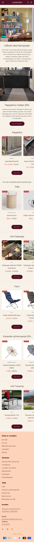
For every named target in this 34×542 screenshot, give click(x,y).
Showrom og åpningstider (10, 490)
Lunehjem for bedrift (9, 468)
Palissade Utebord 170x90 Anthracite (11, 266)
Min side (4, 440)
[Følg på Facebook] (3, 529)
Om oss (4, 443)
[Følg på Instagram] (7, 529)
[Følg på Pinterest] (12, 529)
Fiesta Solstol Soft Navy (11, 315)
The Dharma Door (12, 212)
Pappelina (12, 158)
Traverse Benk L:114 (11, 415)
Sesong (4, 452)
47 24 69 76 (6, 524)
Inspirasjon (5, 449)
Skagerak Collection (11, 362)
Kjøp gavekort (6, 471)
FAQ (3, 486)
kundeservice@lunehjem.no (12, 519)
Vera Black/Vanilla (11, 161)
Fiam (12, 312)
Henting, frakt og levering (10, 461)
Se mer (17, 173)
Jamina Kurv (12, 215)
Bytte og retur (6, 496)
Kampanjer (5, 474)
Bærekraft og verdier (9, 446)
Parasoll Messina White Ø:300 (11, 366)
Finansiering (6, 465)
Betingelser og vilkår (9, 499)
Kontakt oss (6, 493)
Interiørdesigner (7, 477)
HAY (12, 262)
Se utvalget (17, 124)
